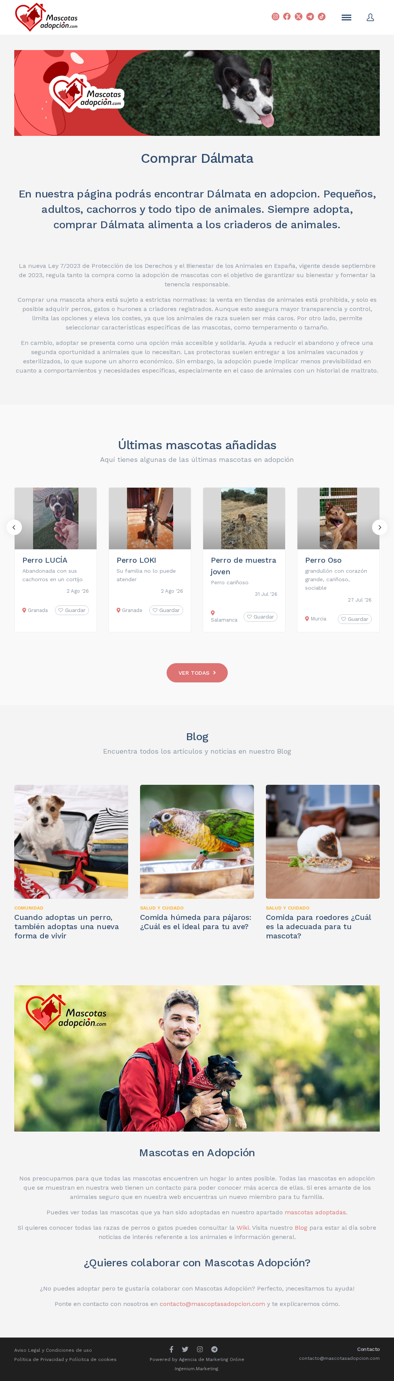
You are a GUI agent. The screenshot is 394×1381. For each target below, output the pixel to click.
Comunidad (28, 908)
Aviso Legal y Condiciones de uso (53, 1350)
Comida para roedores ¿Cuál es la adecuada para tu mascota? (318, 926)
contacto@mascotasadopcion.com (339, 1358)
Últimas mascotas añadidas (197, 445)
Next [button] (379, 527)
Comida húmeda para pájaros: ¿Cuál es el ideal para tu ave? (195, 922)
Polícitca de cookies (93, 1359)
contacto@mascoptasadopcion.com (212, 1303)
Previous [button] (14, 527)
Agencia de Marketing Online (211, 1359)
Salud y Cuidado (162, 908)
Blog (197, 736)
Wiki (243, 1227)
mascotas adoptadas (315, 1212)
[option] (55, 559)
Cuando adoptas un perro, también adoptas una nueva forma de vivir (66, 926)
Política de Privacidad (39, 1359)
